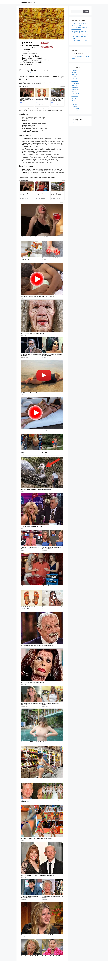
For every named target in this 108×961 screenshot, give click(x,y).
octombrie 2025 (75, 91)
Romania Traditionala (27, 2)
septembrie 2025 (76, 93)
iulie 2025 (74, 98)
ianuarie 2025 (75, 111)
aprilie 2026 (74, 79)
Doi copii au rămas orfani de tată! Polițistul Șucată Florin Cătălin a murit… (80, 36)
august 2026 (75, 70)
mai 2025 (74, 102)
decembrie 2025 (76, 87)
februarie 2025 (75, 108)
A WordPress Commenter (78, 56)
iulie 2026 (74, 72)
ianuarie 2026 (75, 85)
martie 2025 (75, 106)
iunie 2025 (74, 100)
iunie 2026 (74, 74)
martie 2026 (75, 81)
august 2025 (75, 96)
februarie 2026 (75, 83)
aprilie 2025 (74, 104)
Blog (73, 122)
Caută (73, 9)
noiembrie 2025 (75, 89)
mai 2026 (74, 76)
